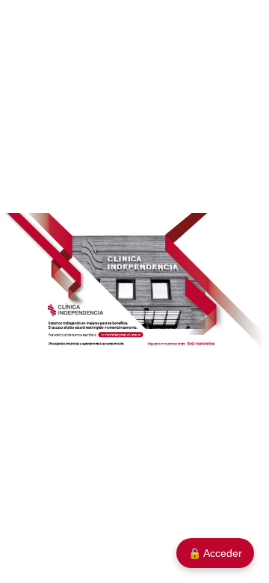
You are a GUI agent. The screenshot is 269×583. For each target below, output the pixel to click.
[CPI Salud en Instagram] (194, 343)
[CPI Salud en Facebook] (189, 343)
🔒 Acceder (215, 553)
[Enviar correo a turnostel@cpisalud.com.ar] (121, 336)
